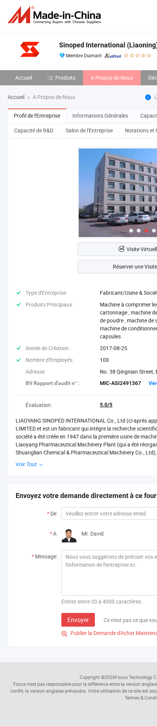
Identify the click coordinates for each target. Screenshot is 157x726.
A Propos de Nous (112, 77)
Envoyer (78, 620)
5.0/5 (106, 405)
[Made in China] (56, 15)
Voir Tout (27, 464)
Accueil (23, 77)
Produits (65, 77)
